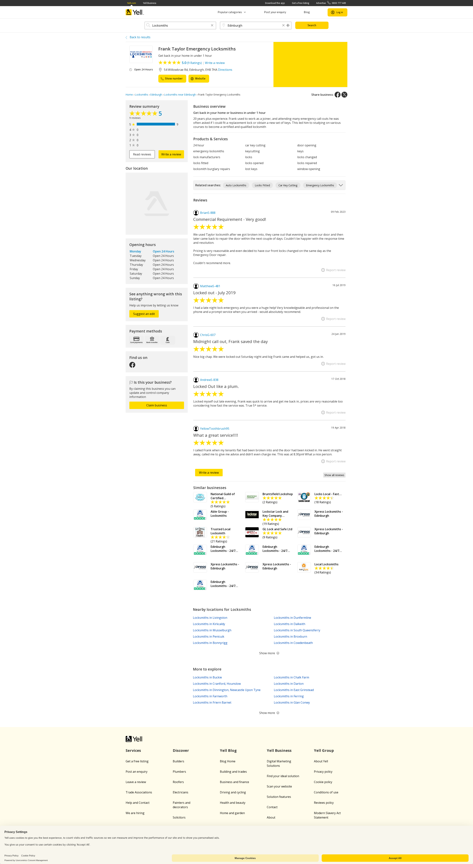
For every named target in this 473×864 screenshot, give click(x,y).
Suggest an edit (144, 314)
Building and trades (233, 772)
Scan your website (279, 786)
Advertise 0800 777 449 (331, 3)
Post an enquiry (136, 772)
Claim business (156, 405)
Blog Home (227, 761)
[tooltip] (288, 25)
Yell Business (149, 3)
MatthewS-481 (210, 286)
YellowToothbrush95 (214, 429)
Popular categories (230, 12)
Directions (225, 70)
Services (133, 750)
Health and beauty (232, 803)
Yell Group (324, 750)
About (271, 817)
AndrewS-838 (209, 380)
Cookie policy (323, 782)
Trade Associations (139, 792)
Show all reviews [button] (334, 475)
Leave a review (136, 782)
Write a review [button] (171, 154)
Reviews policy (324, 803)
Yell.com (131, 3)
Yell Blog (228, 750)
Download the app (275, 3)
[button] (212, 25)
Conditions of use (326, 792)
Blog (307, 12)
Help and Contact (137, 803)
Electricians (180, 792)
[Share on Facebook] (338, 95)
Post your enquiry (275, 12)
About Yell (321, 761)
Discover (181, 750)
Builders (178, 761)
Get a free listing (300, 3)
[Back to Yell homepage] (135, 12)
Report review (336, 270)
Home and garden (232, 813)
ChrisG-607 (207, 335)
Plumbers (179, 772)
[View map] (157, 204)
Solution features (279, 797)
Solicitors (179, 817)
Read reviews (142, 154)
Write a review (215, 63)
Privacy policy (323, 772)
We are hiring (135, 813)
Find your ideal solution (283, 776)
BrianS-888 (207, 213)
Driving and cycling (233, 792)
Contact (272, 807)
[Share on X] (344, 95)
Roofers (178, 782)
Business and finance (234, 782)
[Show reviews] (144, 114)
